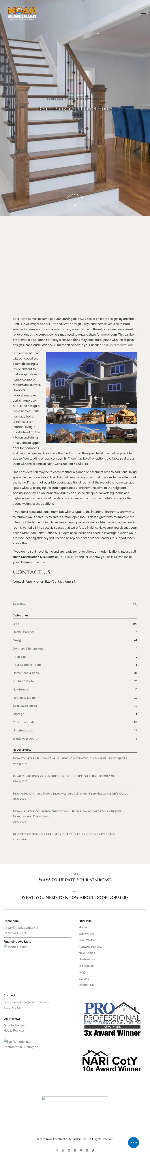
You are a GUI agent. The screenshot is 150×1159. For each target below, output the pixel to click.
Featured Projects (90, 946)
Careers (84, 978)
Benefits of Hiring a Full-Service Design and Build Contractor (64, 834)
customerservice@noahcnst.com (26, 1002)
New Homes (21, 689)
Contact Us (86, 984)
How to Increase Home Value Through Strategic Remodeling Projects (70, 758)
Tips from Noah (23, 722)
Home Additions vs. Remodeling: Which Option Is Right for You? (65, 776)
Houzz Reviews (14, 1030)
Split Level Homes (25, 705)
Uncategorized (23, 730)
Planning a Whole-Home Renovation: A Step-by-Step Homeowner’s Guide (70, 794)
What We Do (87, 940)
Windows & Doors (25, 738)
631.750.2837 (12, 1007)
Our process (86, 965)
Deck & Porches (24, 632)
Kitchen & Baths (24, 681)
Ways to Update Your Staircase (75, 878)
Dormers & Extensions (28, 648)
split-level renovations (117, 345)
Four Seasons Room (27, 664)
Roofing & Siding (24, 697)
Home (83, 927)
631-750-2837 (68, 557)
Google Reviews (15, 1025)
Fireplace (19, 656)
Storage (18, 714)
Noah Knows (87, 959)
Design (17, 640)
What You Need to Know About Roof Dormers (75, 897)
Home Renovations (26, 673)
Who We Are (87, 933)
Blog (16, 623)
